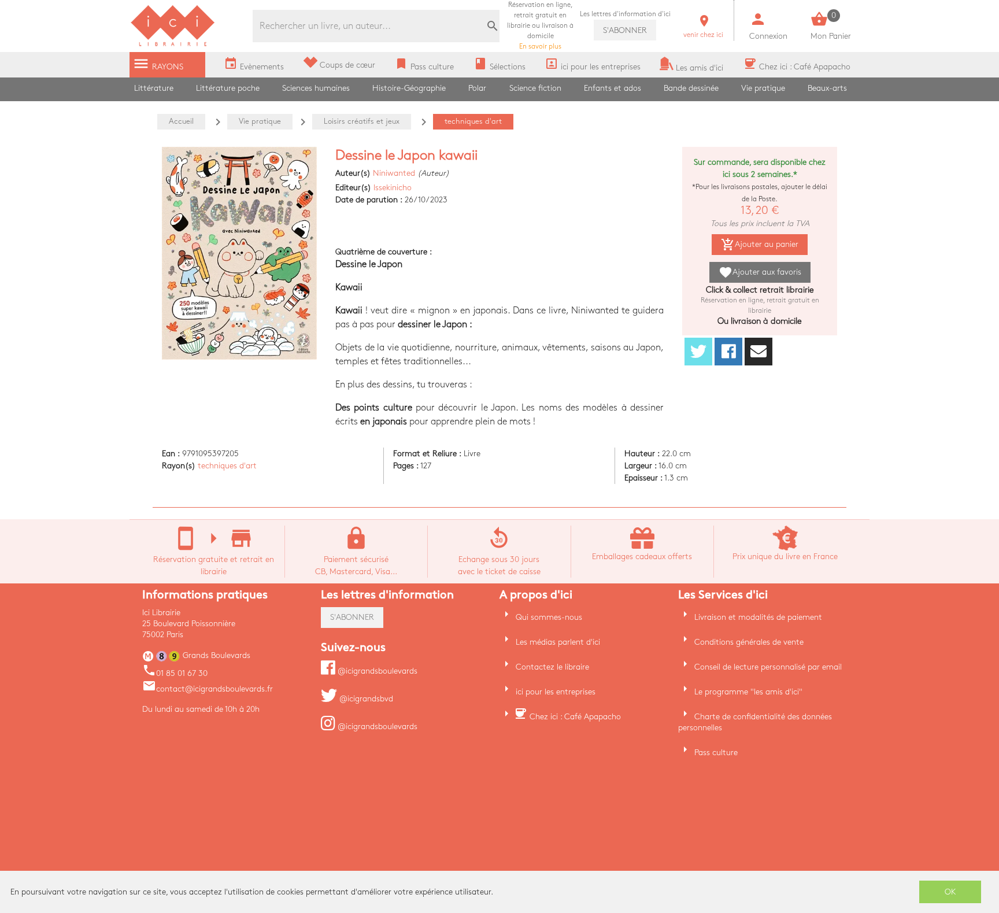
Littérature (153, 88)
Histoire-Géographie (409, 88)
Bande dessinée (691, 88)
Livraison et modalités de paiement (758, 617)
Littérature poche (228, 88)
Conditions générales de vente (749, 642)
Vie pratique (763, 88)
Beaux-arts (827, 88)
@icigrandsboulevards (376, 671)
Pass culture (716, 752)
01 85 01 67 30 (175, 673)
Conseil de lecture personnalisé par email (768, 667)
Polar (477, 88)
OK (950, 892)
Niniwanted (394, 173)
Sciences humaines (316, 88)
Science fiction (535, 88)
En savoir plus (540, 26)
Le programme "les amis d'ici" (748, 692)
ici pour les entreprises (555, 692)
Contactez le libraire (552, 667)
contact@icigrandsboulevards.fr (207, 689)
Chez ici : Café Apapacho (575, 716)
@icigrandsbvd (365, 699)
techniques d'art (227, 466)
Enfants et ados (612, 88)
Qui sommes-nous (549, 617)
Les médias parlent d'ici (558, 642)
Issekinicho (392, 187)
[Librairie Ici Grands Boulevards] (173, 45)
